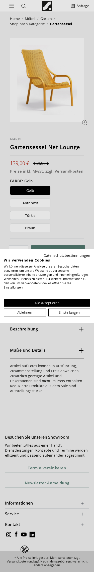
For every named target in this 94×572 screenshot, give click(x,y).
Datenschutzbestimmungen (67, 255)
